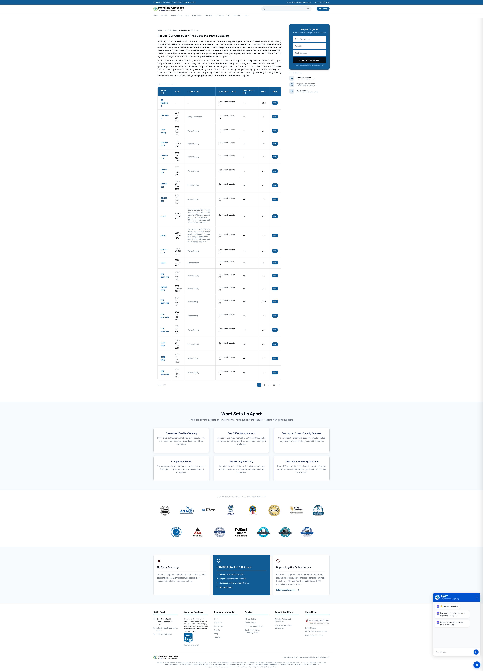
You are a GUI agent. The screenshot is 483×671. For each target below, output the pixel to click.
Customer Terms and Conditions (283, 626)
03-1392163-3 (164, 103)
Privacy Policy (250, 619)
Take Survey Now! (191, 645)
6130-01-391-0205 (178, 143)
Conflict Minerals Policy (254, 626)
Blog (246, 15)
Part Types (220, 15)
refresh (476, 597)
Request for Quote (309, 60)
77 (274, 385)
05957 (163, 216)
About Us (164, 15)
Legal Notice (310, 628)
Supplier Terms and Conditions (283, 620)
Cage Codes (197, 15)
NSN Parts (209, 15)
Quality (217, 630)
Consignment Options (314, 635)
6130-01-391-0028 (178, 250)
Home (155, 15)
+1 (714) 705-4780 (164, 634)
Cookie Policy (250, 623)
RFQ (274, 103)
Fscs (187, 15)
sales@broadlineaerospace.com (299, 2)
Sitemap (217, 637)
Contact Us (237, 15)
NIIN (228, 15)
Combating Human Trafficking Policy (252, 631)
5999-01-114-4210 (178, 216)
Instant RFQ (323, 9)
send (476, 652)
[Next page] (279, 385)
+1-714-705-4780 (323, 2)
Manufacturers (177, 15)
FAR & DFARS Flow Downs (316, 631)
